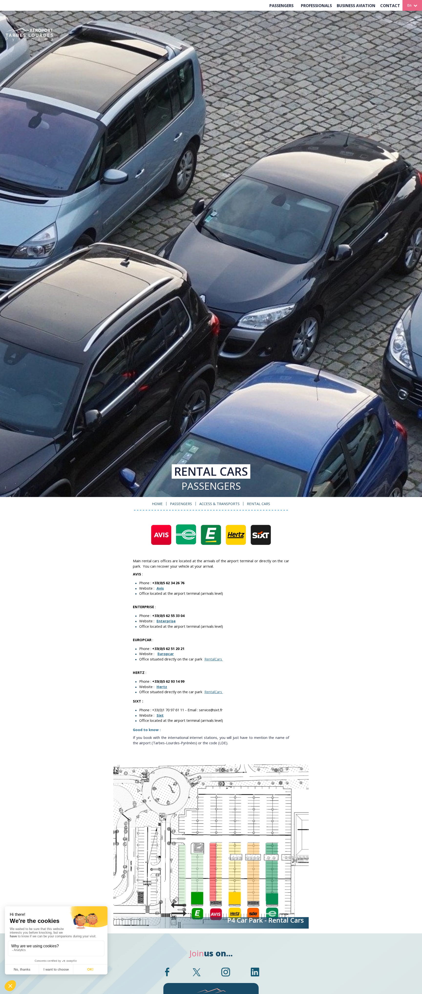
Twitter (196, 972)
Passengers (281, 5)
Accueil (29, 39)
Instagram (225, 972)
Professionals (316, 5)
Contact (390, 5)
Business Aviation (356, 5)
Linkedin (255, 972)
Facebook (167, 972)
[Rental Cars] (211, 535)
